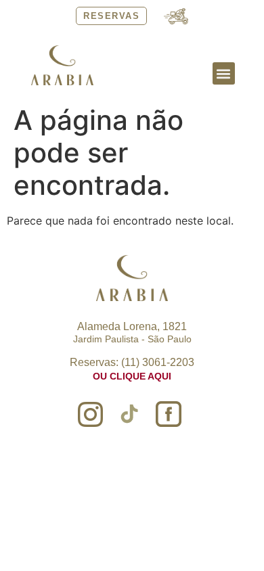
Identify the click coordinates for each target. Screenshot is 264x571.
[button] (224, 73)
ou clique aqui (132, 376)
